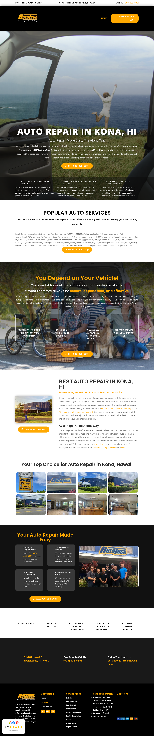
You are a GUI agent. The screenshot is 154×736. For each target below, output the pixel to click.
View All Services (76, 249)
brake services (21, 719)
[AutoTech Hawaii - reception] (92, 514)
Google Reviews (110, 447)
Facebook (97, 447)
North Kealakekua (73, 712)
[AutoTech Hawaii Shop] (92, 492)
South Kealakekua (73, 716)
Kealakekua (71, 709)
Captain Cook (71, 727)
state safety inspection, (111, 408)
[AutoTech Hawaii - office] (61, 514)
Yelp (123, 447)
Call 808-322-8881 (126, 18)
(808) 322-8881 (72, 660)
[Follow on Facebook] (43, 711)
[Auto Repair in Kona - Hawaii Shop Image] (33, 422)
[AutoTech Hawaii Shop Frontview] (31, 514)
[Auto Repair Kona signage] (61, 492)
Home (104, 18)
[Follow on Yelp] (53, 711)
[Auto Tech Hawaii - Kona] (31, 492)
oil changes (128, 408)
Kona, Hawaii (100, 444)
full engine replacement (82, 412)
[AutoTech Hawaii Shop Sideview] (123, 492)
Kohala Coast (71, 702)
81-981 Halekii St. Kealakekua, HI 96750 (77, 2)
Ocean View (71, 723)
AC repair (63, 412)
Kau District (71, 705)
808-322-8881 (132, 2)
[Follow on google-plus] (48, 711)
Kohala (69, 698)
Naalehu (69, 720)
